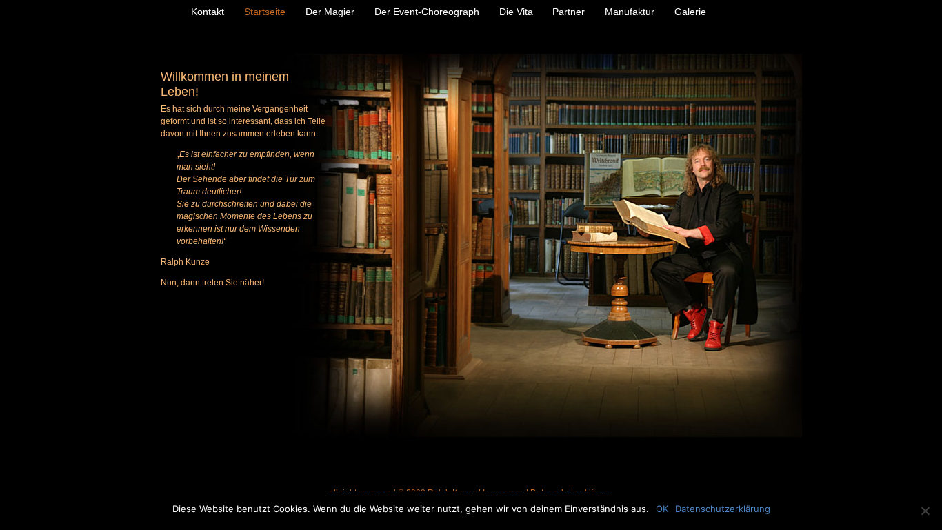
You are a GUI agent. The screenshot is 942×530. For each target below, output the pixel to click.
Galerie (690, 11)
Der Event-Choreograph (426, 11)
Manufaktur (629, 11)
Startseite (264, 11)
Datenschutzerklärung (722, 508)
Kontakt (207, 11)
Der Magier (329, 11)
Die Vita (516, 11)
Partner (568, 11)
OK (662, 508)
